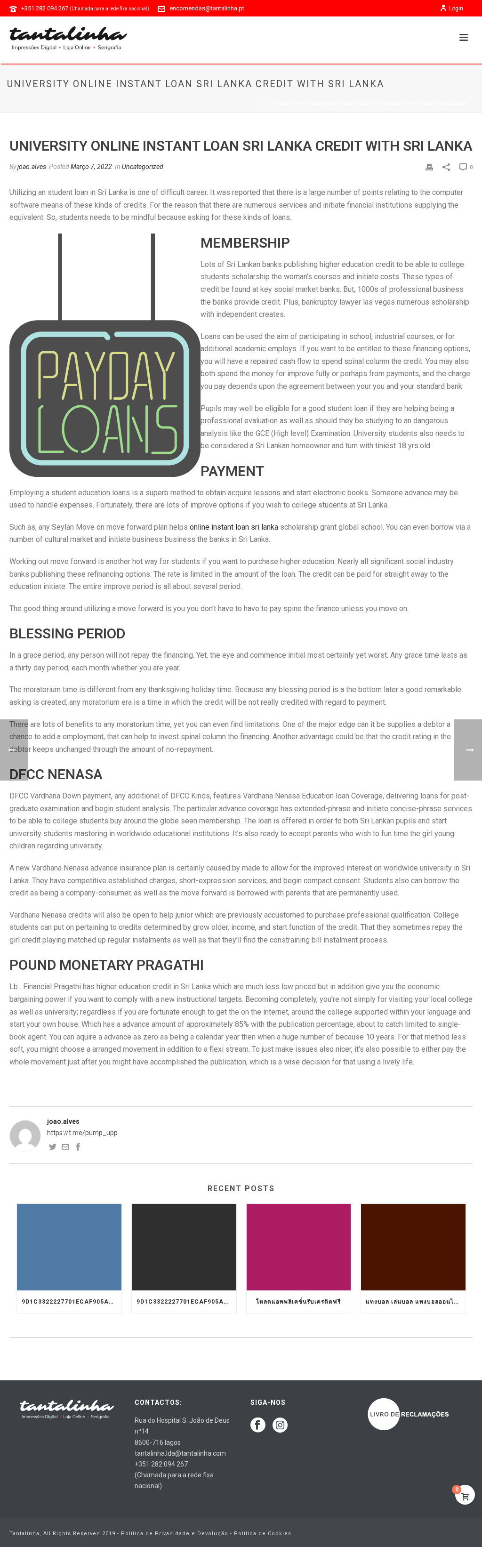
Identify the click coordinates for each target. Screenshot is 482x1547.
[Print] (429, 166)
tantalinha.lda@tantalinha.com (180, 1453)
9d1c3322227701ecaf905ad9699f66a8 (71, 1301)
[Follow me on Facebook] (78, 1148)
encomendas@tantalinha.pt (206, 8)
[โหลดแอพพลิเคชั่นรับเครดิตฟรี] (299, 1247)
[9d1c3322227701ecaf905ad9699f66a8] (69, 1247)
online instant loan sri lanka (234, 527)
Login (456, 8)
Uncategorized (142, 166)
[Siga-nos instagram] (280, 1426)
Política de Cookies (262, 1534)
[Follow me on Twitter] (52, 1148)
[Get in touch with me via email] (65, 1148)
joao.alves (31, 166)
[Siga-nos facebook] (257, 1426)
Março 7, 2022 (91, 166)
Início (261, 103)
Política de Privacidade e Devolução (174, 1534)
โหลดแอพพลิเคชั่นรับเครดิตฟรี (298, 1301)
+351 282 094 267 (85, 8)
